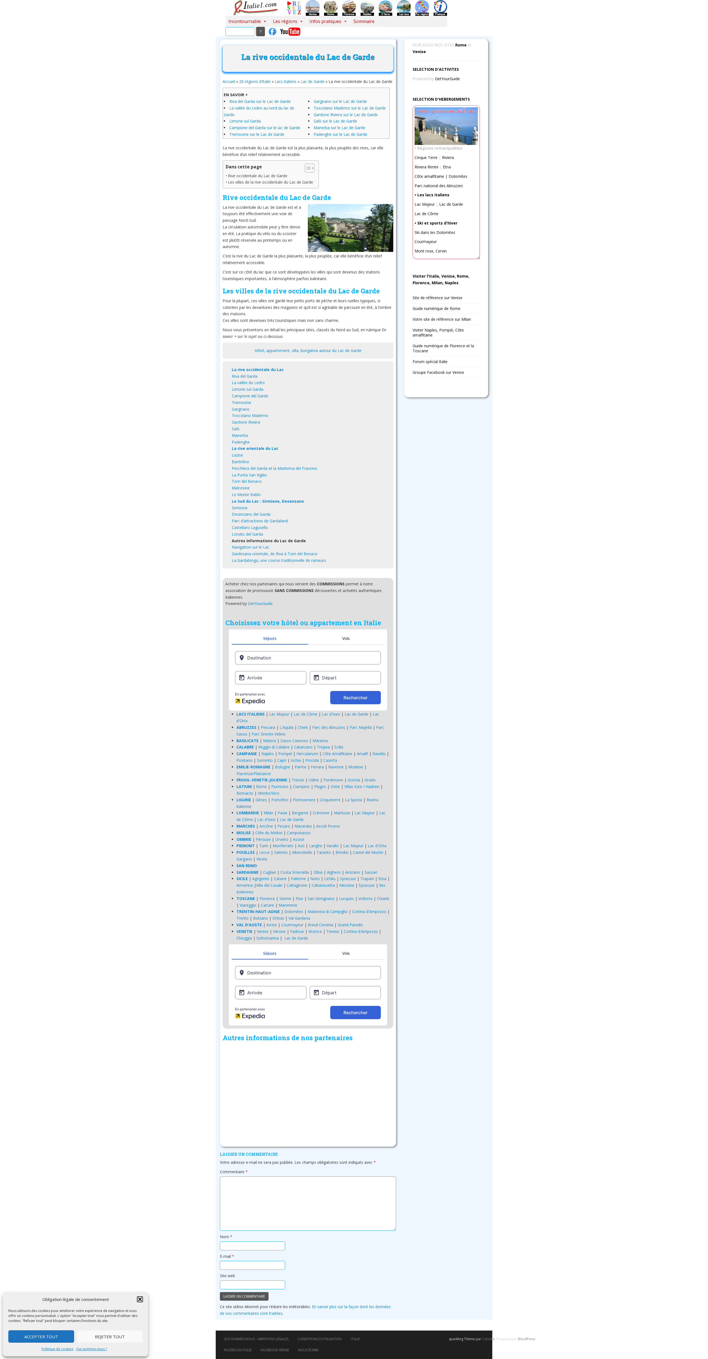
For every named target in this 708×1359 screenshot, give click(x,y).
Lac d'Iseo (331, 714)
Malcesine (241, 488)
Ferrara (317, 767)
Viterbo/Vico (268, 793)
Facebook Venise (275, 1350)
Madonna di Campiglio (328, 911)
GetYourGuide (260, 603)
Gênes (261, 799)
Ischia (296, 760)
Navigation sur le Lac (250, 547)
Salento (281, 852)
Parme (300, 767)
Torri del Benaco (247, 481)
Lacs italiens (285, 81)
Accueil (229, 81)
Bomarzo (244, 793)
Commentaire (234, 1171)
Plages (320, 786)
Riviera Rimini (426, 166)
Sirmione (240, 507)
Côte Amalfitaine (337, 753)
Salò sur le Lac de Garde (335, 121)
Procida (312, 760)
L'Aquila (286, 727)
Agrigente (260, 878)
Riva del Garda (244, 376)
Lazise (237, 455)
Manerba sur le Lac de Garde (339, 127)
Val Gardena (299, 918)
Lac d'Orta (377, 845)
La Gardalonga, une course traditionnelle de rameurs (279, 560)
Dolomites (293, 911)
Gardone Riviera (246, 422)
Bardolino (240, 461)
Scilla (338, 747)
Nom (226, 1236)
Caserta (330, 760)
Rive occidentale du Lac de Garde (257, 175)
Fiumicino (279, 786)
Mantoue (342, 812)
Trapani (367, 878)
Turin (263, 845)
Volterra (365, 898)
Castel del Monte (368, 852)
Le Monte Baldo (246, 494)
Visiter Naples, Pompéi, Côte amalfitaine (438, 332)
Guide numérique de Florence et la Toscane (443, 348)
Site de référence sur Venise (437, 297)
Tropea (323, 747)
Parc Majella (361, 727)
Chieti (303, 727)
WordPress (526, 1339)
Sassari (371, 872)
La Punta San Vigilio (249, 475)
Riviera (448, 157)
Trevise (332, 931)
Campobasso (299, 832)
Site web (227, 1275)
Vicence (315, 931)
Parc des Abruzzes (328, 727)
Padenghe (241, 442)
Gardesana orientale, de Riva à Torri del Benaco (274, 553)
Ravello (379, 753)
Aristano (352, 872)
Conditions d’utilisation (320, 1339)
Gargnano (240, 409)
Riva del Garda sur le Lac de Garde (260, 101)
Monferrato (283, 845)
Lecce (264, 852)
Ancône (266, 826)
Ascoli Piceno (328, 826)
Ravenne (336, 767)
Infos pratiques (325, 21)
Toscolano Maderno (250, 415)
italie (355, 1339)
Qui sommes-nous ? (91, 1349)
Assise (298, 839)
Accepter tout (41, 1336)
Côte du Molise (268, 832)
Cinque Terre (426, 157)
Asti (301, 845)
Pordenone (333, 779)
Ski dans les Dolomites (435, 232)
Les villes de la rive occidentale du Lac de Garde (270, 182)
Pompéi (285, 753)
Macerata (303, 826)
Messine (346, 885)
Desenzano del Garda (251, 514)
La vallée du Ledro (248, 382)
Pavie (282, 812)
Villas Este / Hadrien (361, 786)
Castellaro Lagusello (250, 527)
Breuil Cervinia (320, 924)
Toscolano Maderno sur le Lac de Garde (350, 108)
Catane (280, 878)
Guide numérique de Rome (436, 308)
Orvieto (281, 839)
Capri (281, 760)
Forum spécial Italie (430, 361)
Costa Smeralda (294, 872)
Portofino (279, 799)
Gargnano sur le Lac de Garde (340, 101)
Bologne (282, 767)
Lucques (346, 898)
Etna (382, 878)
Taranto (324, 852)
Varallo (333, 845)
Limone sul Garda (245, 121)
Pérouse (263, 839)
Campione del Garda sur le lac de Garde (264, 127)
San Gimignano (321, 898)
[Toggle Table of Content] (307, 168)
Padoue (297, 931)
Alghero (334, 872)
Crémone (321, 812)
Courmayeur (292, 924)
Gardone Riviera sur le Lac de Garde (346, 114)
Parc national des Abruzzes (439, 185)
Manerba (240, 435)
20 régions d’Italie (254, 81)
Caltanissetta (323, 885)
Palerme (298, 878)
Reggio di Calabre (274, 747)
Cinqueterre (330, 799)
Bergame (300, 812)
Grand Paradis (350, 924)
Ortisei (278, 918)
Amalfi (362, 753)
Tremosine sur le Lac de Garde (256, 134)
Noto (315, 878)
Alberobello (302, 852)
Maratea (320, 740)
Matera (269, 740)
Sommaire (363, 21)
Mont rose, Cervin (431, 251)
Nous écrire (308, 1350)
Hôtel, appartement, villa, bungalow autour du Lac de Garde (307, 350)
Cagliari (269, 872)
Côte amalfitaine (429, 176)
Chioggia (244, 938)
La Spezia (353, 799)
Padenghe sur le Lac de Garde (340, 134)
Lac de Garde (312, 81)
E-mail (227, 1256)
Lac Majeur (279, 714)
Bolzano (260, 918)
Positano (244, 760)
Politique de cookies (57, 1349)
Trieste (298, 779)
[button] (140, 1299)
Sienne (285, 898)
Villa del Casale (269, 885)
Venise (263, 931)
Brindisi (341, 852)
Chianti (383, 898)
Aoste (271, 924)
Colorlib (488, 1339)
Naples (267, 753)
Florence (267, 898)
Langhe (315, 845)
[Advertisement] (308, 1095)
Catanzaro (303, 747)
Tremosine (241, 402)
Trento (242, 918)
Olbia (317, 872)
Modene (355, 767)
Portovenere (304, 799)
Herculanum (307, 753)
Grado (370, 779)
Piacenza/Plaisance (253, 773)
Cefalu (329, 878)
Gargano (244, 859)
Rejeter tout (110, 1336)
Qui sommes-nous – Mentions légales (256, 1339)
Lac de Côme (305, 714)
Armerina (244, 885)
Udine (314, 779)
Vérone (279, 931)
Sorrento (265, 760)
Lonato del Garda (247, 534)
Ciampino (301, 786)
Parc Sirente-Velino (268, 734)
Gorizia (354, 779)
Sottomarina (267, 938)
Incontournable (244, 21)
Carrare (267, 905)
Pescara (268, 727)
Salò (236, 428)
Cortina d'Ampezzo (369, 911)
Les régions (285, 21)
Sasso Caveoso (294, 740)
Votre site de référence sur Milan (442, 319)
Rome (261, 786)
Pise (299, 898)
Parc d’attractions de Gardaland (260, 520)
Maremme (287, 905)
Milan (268, 812)
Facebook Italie (237, 1350)
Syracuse (348, 878)
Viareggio (248, 905)
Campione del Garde (250, 395)
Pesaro (283, 826)
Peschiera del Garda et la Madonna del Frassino (274, 468)
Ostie (335, 786)
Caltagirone (297, 885)
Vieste (261, 859)
